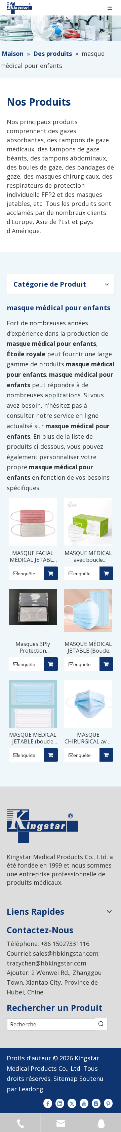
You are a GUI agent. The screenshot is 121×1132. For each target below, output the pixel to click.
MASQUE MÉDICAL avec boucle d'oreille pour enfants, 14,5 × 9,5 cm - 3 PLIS (88, 556)
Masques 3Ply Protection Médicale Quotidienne (32, 647)
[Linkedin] (59, 1103)
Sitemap (65, 1078)
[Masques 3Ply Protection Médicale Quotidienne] (33, 606)
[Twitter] (72, 1103)
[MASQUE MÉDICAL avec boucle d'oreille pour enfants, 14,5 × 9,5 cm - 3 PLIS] (88, 521)
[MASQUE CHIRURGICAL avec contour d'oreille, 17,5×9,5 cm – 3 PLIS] (88, 703)
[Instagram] (96, 1103)
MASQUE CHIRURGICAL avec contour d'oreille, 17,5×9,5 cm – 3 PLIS (88, 738)
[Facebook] (47, 1103)
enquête (26, 573)
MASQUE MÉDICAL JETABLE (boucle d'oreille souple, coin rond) (32, 738)
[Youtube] (84, 1103)
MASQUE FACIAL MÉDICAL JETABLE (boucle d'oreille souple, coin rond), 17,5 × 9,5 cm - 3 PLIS (32, 556)
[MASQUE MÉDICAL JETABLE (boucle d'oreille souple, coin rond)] (33, 705)
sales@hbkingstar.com (65, 953)
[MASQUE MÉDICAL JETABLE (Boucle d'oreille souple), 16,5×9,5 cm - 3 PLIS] (88, 610)
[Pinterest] (108, 1103)
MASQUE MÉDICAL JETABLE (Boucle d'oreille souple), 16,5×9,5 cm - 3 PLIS (88, 647)
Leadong (30, 1089)
